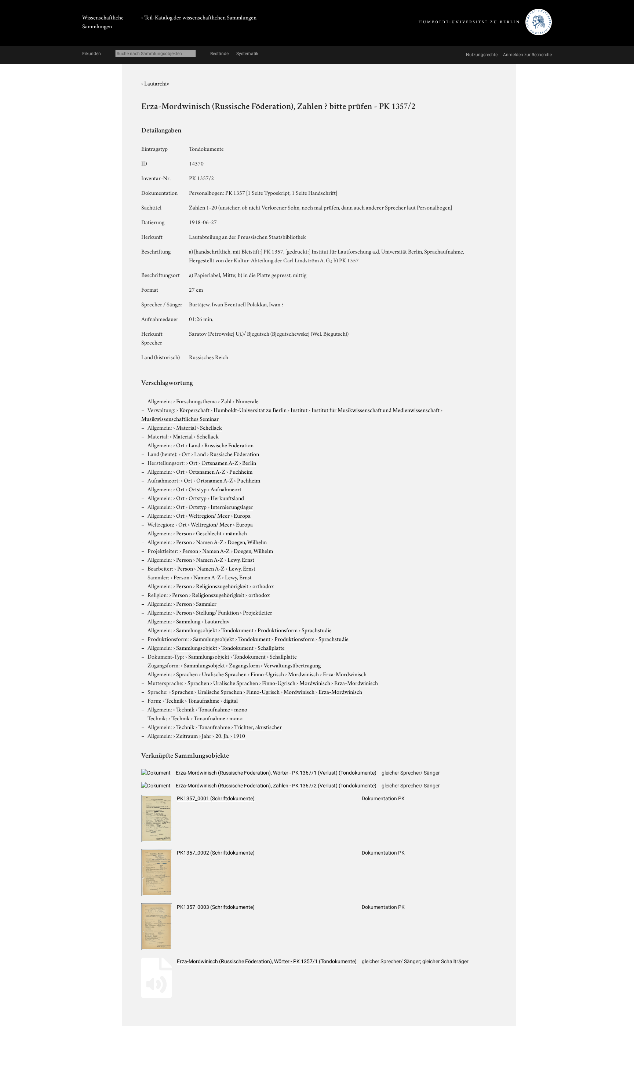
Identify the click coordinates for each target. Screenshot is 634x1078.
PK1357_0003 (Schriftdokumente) (216, 907)
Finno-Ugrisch (267, 674)
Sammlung (188, 621)
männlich (236, 533)
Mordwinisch (303, 674)
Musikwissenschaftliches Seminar (180, 418)
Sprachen (187, 674)
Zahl (226, 401)
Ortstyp (198, 489)
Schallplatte (271, 647)
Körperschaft (194, 409)
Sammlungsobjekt (196, 630)
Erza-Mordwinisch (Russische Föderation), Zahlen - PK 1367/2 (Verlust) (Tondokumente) (276, 786)
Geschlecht (209, 533)
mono (240, 709)
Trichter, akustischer (258, 726)
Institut (299, 409)
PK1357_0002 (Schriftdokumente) (216, 853)
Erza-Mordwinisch (345, 674)
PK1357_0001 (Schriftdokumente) (216, 798)
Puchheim (240, 471)
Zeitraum (187, 735)
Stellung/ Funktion (217, 612)
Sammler (206, 603)
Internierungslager (232, 506)
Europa (242, 515)
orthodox (263, 586)
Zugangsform (244, 665)
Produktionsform (278, 630)
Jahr (206, 735)
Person (184, 533)
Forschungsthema (196, 401)
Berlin (249, 462)
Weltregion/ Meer (209, 515)
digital (230, 700)
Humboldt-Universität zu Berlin (250, 409)
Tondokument (237, 630)
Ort (180, 445)
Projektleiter (257, 612)
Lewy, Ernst (240, 559)
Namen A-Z (209, 542)
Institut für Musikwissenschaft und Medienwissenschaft (375, 409)
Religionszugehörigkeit (222, 586)
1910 (239, 735)
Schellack (211, 427)
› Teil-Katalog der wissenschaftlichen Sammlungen (198, 17)
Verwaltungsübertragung (292, 665)
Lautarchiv (156, 83)
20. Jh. (222, 735)
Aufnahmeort (226, 489)
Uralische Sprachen (224, 674)
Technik (174, 700)
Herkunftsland (227, 498)
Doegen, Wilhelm (247, 542)
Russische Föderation (229, 445)
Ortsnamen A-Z (219, 462)
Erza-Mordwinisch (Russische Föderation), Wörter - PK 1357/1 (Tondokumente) (267, 961)
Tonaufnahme (203, 700)
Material (186, 427)
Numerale (247, 401)
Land (194, 445)
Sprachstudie (317, 630)
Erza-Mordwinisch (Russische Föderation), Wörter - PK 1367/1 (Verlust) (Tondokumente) (276, 773)
